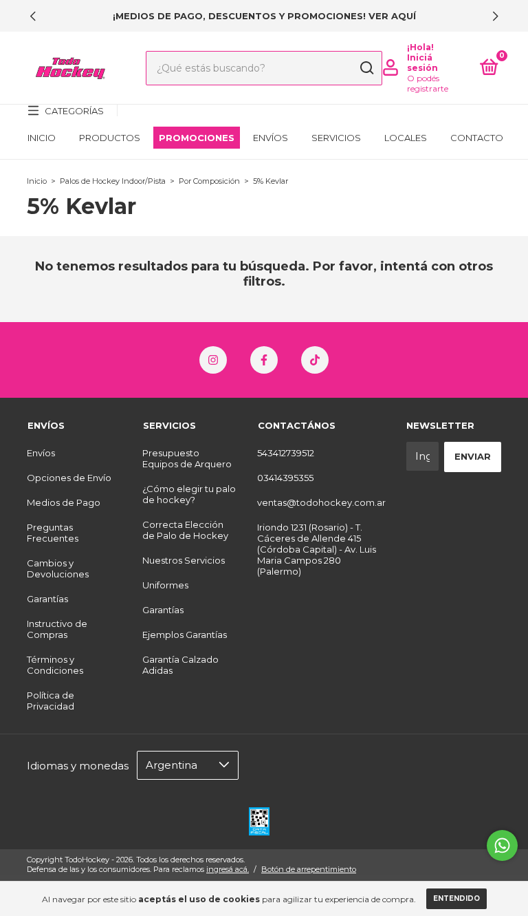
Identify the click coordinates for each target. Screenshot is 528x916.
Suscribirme (263, 413)
